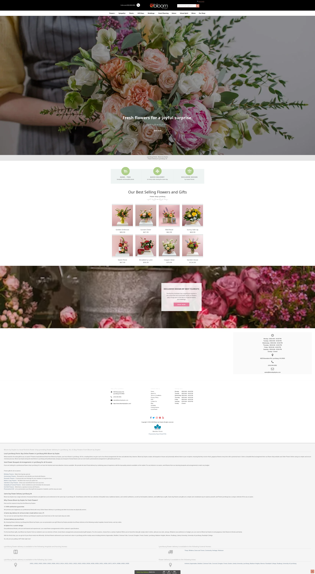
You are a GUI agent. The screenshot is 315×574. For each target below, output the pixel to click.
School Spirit (184, 13)
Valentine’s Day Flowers (11, 482)
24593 (123, 563)
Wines (193, 13)
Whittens (191, 550)
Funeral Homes (155, 407)
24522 (75, 563)
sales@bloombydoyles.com (120, 400)
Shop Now (157, 130)
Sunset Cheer (145, 229)
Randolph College (270, 563)
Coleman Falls (207, 563)
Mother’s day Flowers (10, 480)
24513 (58, 563)
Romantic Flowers (9, 478)
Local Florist (154, 409)
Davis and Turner (199, 550)
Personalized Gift (9, 489)
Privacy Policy (154, 397)
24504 (45, 563)
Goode (230, 563)
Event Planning (163, 13)
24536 (88, 563)
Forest (225, 563)
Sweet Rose (122, 260)
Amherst (187, 563)
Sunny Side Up (192, 229)
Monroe (262, 563)
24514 (62, 563)
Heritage (214, 550)
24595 (127, 563)
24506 (53, 563)
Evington (220, 563)
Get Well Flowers (9, 487)
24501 (31, 563)
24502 (36, 563)
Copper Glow (169, 260)
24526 (84, 563)
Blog (152, 403)
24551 (101, 563)
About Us (153, 393)
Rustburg (279, 563)
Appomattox (193, 563)
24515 (66, 563)
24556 (105, 563)
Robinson (221, 550)
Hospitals (153, 405)
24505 (49, 563)
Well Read (169, 229)
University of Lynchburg (289, 563)
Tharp (186, 550)
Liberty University (237, 563)
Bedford (200, 563)
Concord (214, 563)
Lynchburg (246, 563)
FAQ (152, 399)
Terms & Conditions (156, 395)
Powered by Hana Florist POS (157, 434)
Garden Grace (192, 260)
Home (152, 391)
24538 (92, 563)
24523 (79, 563)
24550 (97, 563)
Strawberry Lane (145, 260)
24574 (114, 563)
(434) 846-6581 (117, 397)
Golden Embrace (122, 229)
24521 (71, 563)
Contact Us (154, 401)
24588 (118, 563)
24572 (110, 563)
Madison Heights (255, 563)
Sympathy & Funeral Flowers (12, 485)
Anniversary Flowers (10, 476)
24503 (40, 563)
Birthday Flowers (9, 474)
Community (208, 550)
